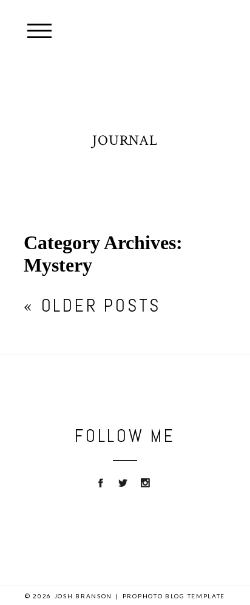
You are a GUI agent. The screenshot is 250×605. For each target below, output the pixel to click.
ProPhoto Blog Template (174, 596)
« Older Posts (92, 306)
